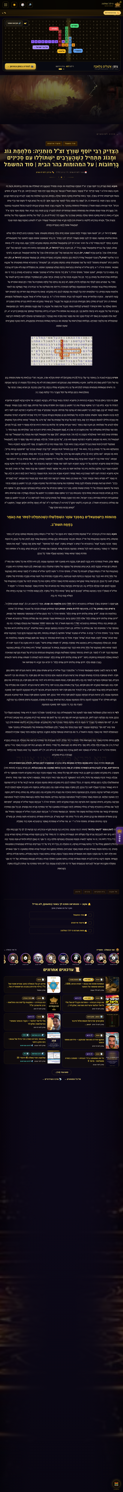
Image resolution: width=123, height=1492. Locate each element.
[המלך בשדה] (63, 69)
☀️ (14, 4)
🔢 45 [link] (26, 1054)
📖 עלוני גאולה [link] (28, 998)
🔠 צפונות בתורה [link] (75, 980)
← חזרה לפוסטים (108, 134)
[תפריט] (6, 5)
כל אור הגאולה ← (10, 950)
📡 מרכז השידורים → (52, 1079)
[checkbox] (61, 915)
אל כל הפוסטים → (72, 1079)
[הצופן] (60, 69)
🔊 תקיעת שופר (14, 23)
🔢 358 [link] (25, 1035)
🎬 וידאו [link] (78, 998)
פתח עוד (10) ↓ (61, 1072)
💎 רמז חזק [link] (88, 980)
